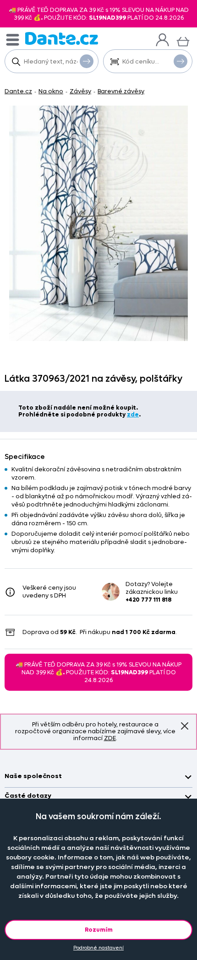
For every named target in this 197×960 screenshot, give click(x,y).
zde (133, 414)
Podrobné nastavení (98, 947)
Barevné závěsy (121, 91)
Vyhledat (86, 61)
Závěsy (80, 91)
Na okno (50, 91)
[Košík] (183, 40)
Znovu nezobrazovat (184, 726)
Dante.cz (18, 91)
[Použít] (180, 61)
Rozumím (99, 929)
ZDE (110, 738)
